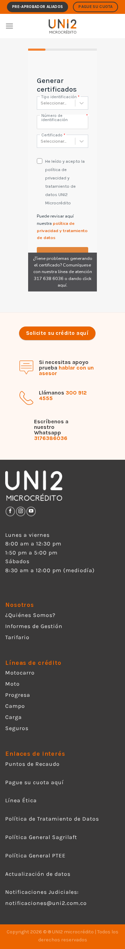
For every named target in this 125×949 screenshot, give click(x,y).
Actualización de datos (37, 874)
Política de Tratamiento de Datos (52, 818)
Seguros (16, 728)
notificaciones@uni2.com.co (47, 903)
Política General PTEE (35, 855)
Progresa (17, 695)
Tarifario (17, 637)
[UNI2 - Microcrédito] (62, 26)
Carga (13, 717)
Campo (15, 706)
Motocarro (20, 672)
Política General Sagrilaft (41, 837)
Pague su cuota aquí (34, 782)
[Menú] (9, 25)
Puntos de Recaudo (32, 764)
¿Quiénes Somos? (30, 615)
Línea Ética (21, 800)
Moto (12, 683)
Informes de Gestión (33, 626)
